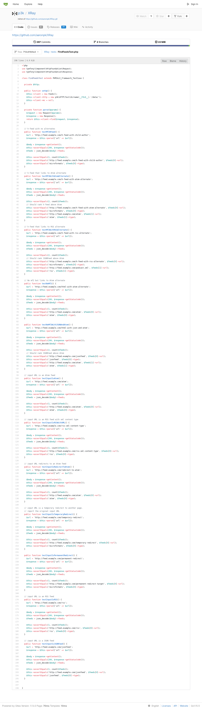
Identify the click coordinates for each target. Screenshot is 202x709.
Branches (102, 42)
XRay (32, 13)
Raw (164, 61)
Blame (173, 61)
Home (16, 4)
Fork (179, 16)
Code (20, 27)
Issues (36, 27)
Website (184, 705)
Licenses (166, 705)
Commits (43, 42)
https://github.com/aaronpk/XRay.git (41, 19)
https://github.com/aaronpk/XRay (32, 35)
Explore (28, 4)
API (175, 705)
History (183, 61)
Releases (57, 27)
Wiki (76, 27)
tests (53, 51)
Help (40, 4)
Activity (89, 27)
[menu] (153, 706)
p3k (21, 13)
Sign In (194, 4)
